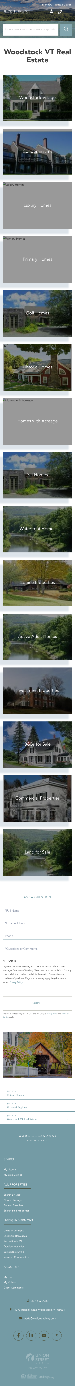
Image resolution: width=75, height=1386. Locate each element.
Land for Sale (37, 852)
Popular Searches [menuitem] (13, 1205)
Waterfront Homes (37, 529)
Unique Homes (15, 1095)
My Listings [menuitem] (10, 1170)
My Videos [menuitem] (10, 1282)
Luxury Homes (37, 205)
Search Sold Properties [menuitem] (16, 1211)
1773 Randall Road (39, 1310)
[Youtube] (44, 1336)
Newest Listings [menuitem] (12, 1200)
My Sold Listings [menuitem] (13, 1175)
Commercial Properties (37, 798)
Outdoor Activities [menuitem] (14, 1247)
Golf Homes (37, 313)
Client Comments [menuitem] (13, 1288)
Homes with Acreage (37, 421)
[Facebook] (18, 1336)
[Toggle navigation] (68, 12)
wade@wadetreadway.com (40, 1318)
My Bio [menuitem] (8, 1277)
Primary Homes (37, 259)
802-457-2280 (60, 12)
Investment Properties (37, 691)
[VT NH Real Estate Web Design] (37, 1358)
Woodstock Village (37, 98)
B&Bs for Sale (37, 744)
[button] (66, 30)
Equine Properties (37, 583)
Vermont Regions (17, 1107)
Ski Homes (37, 475)
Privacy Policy (16, 982)
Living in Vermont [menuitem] (13, 1231)
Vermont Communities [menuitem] (16, 1257)
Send (37, 1003)
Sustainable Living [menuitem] (14, 1252)
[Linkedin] (31, 1336)
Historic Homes (37, 367)
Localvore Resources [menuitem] (15, 1236)
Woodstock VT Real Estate (22, 1119)
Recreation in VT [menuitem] (13, 1241)
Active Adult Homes (37, 637)
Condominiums (37, 151)
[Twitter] (57, 1336)
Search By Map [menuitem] (12, 1195)
